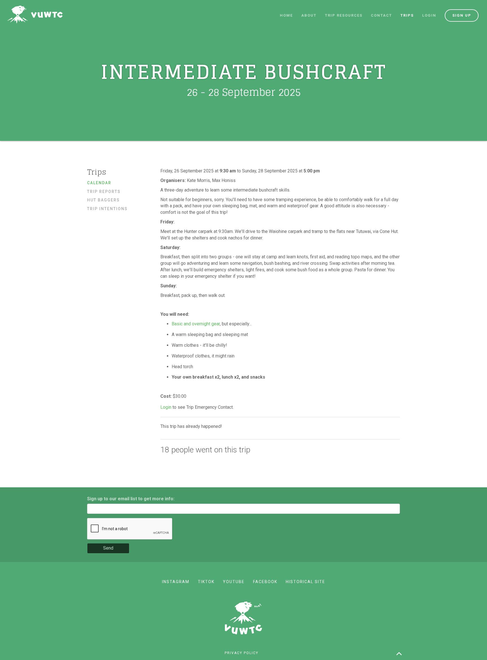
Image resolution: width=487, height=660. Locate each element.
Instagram (175, 581)
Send (108, 548)
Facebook (265, 581)
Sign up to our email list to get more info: (130, 498)
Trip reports (104, 191)
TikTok (206, 581)
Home (286, 15)
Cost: (166, 396)
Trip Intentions (107, 208)
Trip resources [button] (343, 15)
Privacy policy (241, 653)
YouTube (234, 581)
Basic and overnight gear (196, 323)
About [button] (308, 15)
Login (429, 15)
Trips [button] (407, 15)
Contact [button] (381, 15)
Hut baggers (103, 200)
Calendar (99, 183)
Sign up (461, 15)
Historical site (305, 581)
